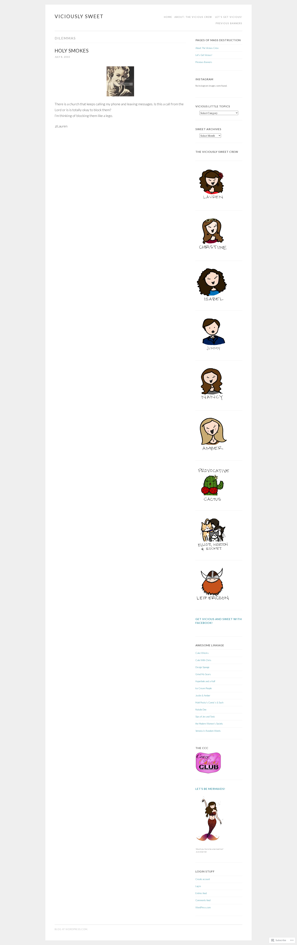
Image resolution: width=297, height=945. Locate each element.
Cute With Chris (203, 660)
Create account (202, 879)
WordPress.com (203, 907)
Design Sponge (202, 667)
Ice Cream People (203, 688)
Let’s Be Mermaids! (210, 788)
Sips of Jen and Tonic (205, 716)
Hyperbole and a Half (205, 681)
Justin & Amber (202, 695)
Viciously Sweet (79, 16)
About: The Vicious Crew (193, 17)
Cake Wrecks (202, 653)
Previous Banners (229, 23)
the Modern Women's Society (209, 723)
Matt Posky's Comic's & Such (209, 702)
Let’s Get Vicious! (228, 17)
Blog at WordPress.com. (71, 929)
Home (168, 17)
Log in (198, 886)
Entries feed (201, 893)
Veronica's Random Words (208, 730)
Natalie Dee (200, 709)
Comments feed (203, 900)
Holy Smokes (72, 51)
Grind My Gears (203, 674)
